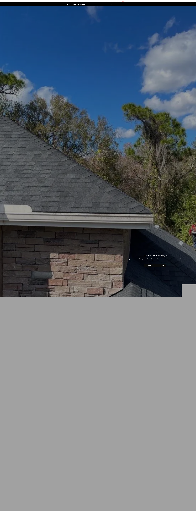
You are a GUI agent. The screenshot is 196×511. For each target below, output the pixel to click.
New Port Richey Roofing (76, 4)
